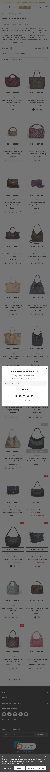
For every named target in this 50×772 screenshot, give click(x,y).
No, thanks (26, 400)
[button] (46, 368)
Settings (7, 768)
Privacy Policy (20, 763)
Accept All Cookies (36, 768)
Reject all (19, 768)
